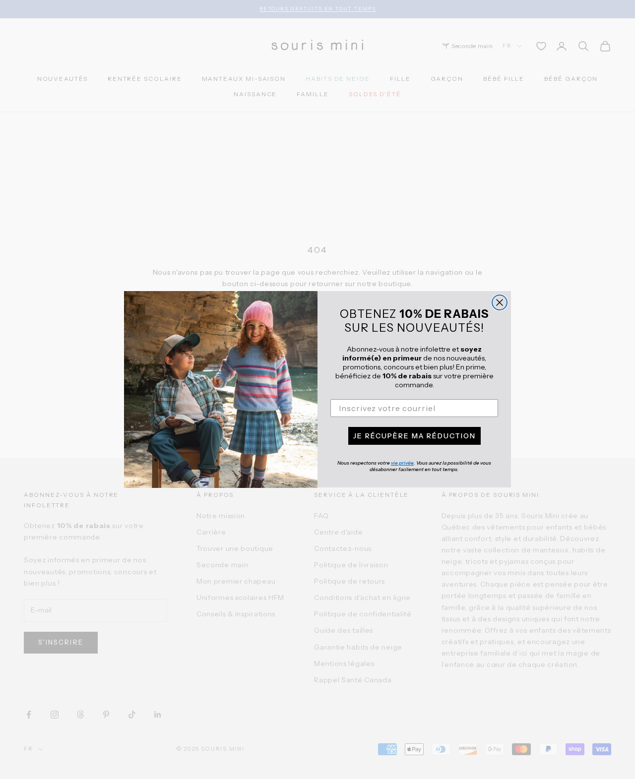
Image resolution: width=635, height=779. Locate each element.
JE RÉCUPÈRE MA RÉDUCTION (414, 436)
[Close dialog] (499, 302)
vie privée (402, 463)
